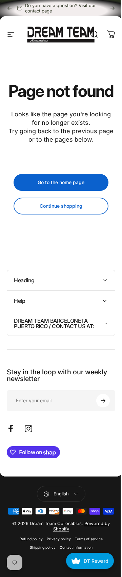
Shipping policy (40, 574)
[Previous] (9, 8)
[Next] (112, 8)
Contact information (73, 574)
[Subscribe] (98, 417)
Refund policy (28, 566)
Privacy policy (56, 566)
